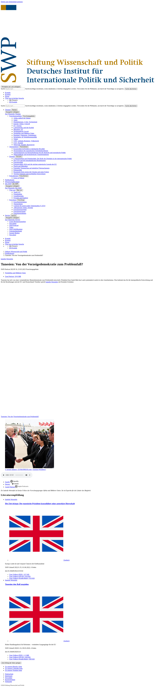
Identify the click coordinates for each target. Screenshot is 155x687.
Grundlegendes (18, 196)
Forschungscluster (19, 211)
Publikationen (9, 180)
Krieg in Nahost (18, 178)
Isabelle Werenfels (7, 259)
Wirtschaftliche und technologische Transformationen (31, 154)
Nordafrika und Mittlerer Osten (23, 133)
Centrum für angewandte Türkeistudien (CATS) (29, 206)
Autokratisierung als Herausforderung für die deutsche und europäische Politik (39, 152)
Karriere (8, 94)
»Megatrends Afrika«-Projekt (23, 208)
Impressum (8, 676)
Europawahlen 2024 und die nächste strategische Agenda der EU (35, 164)
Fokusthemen (13, 176)
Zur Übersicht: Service (12, 220)
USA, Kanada (18, 143)
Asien (15, 120)
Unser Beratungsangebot (17, 221)
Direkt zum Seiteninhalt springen (12, 2)
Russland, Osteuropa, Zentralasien (24, 135)
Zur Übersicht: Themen (13, 114)
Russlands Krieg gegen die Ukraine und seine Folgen (31, 172)
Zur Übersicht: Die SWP (13, 188)
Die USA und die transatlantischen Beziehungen (29, 160)
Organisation (17, 194)
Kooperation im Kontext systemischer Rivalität (29, 149)
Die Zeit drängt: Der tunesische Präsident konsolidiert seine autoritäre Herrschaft (40, 503)
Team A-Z (16, 192)
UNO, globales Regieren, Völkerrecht (26, 141)
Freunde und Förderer (20, 198)
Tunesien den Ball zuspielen (17, 584)
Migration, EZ (18, 129)
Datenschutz (9, 674)
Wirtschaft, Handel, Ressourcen (23, 145)
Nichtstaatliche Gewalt (21, 131)
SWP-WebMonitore (15, 229)
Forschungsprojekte (20, 209)
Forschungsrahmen (19, 213)
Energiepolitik (18, 162)
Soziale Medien (14, 233)
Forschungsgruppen (20, 202)
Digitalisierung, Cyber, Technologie (25, 122)
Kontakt (7, 92)
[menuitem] (79, 674)
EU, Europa (17, 126)
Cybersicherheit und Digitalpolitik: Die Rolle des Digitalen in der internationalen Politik (42, 159)
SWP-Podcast (13, 225)
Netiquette (8, 681)
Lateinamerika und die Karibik (23, 127)
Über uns (12, 190)
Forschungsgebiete (15, 116)
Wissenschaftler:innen (12, 182)
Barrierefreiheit (10, 680)
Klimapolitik (17, 170)
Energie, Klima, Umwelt (21, 124)
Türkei (15, 139)
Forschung (12, 200)
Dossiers (12, 156)
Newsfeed (12, 235)
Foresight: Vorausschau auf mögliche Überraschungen (31, 168)
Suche (3, 89)
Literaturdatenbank (15, 231)
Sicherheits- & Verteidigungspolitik (25, 137)
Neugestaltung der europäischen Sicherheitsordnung (30, 151)
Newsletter (12, 223)
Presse (7, 96)
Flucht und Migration (20, 166)
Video (11, 227)
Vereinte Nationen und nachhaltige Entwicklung (29, 174)
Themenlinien (13, 147)
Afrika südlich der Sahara (21, 118)
